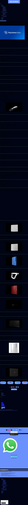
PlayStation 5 (4, 7)
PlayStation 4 (4, 481)
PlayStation (2, 6)
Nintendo (2, 15)
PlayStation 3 (4, 8)
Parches (2, 19)
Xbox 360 (4, 487)
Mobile (2, 18)
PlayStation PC (4, 10)
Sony (1, 408)
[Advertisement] (14, 200)
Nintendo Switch (4, 16)
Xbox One (4, 13)
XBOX (2, 11)
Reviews (2, 492)
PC (1, 17)
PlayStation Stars (4, 484)
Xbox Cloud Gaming (5, 12)
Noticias (2, 5)
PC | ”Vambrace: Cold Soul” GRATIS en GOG (6, 409)
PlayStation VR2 (4, 9)
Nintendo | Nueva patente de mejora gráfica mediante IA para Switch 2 (8, 410)
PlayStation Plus (3, 407)
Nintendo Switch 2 (5, 489)
